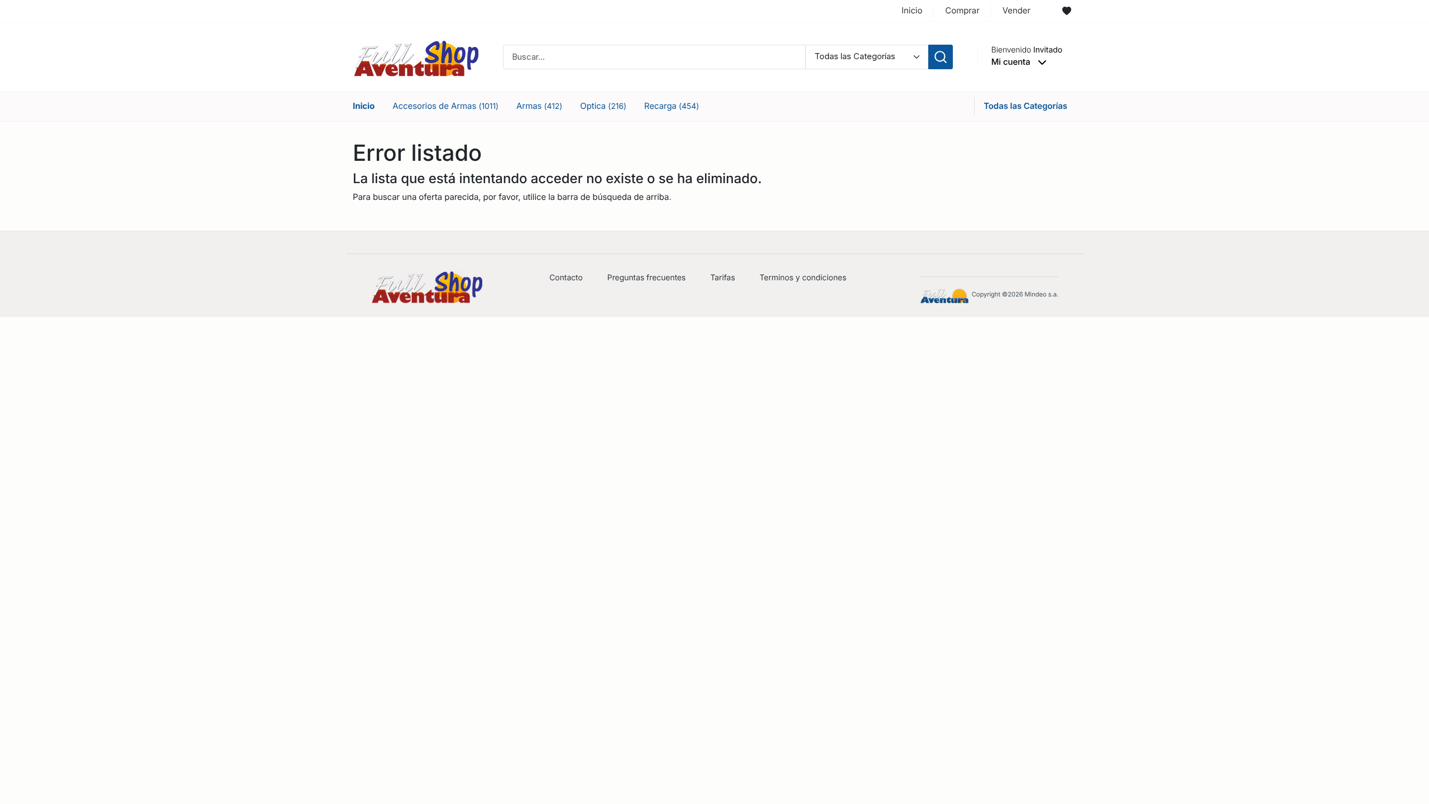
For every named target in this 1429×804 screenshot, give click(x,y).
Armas (539, 105)
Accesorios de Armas (445, 105)
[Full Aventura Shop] (415, 56)
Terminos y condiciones (803, 278)
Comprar (962, 10)
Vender (1016, 10)
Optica (603, 105)
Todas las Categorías (1025, 105)
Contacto (566, 278)
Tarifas (722, 278)
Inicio (911, 10)
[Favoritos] (1066, 11)
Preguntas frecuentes (646, 278)
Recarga (671, 105)
